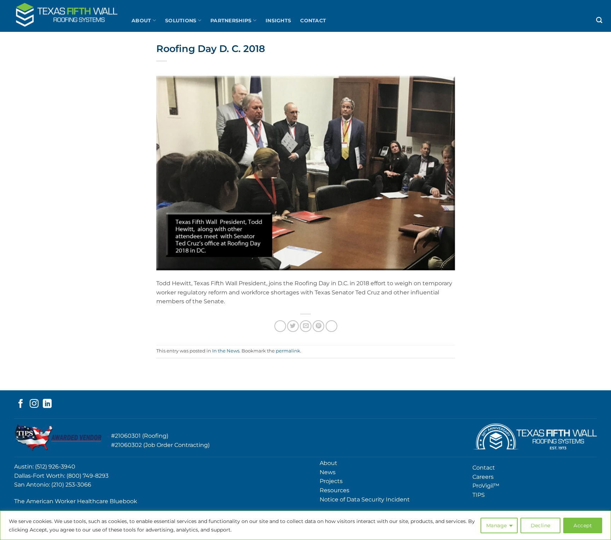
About (141, 20)
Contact (313, 20)
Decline (541, 525)
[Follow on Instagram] (34, 404)
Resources (334, 490)
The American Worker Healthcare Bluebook (75, 501)
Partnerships (230, 20)
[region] (305, 525)
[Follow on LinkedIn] (47, 404)
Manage (496, 525)
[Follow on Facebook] (20, 404)
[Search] (599, 20)
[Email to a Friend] (306, 326)
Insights (278, 20)
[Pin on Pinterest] (318, 326)
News (328, 472)
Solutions (181, 20)
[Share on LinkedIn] (331, 326)
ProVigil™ (485, 485)
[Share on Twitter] (293, 326)
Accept (583, 525)
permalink (288, 351)
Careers (483, 476)
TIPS (478, 495)
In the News (225, 351)
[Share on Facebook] (280, 326)
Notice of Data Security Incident (365, 499)
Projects (331, 481)
